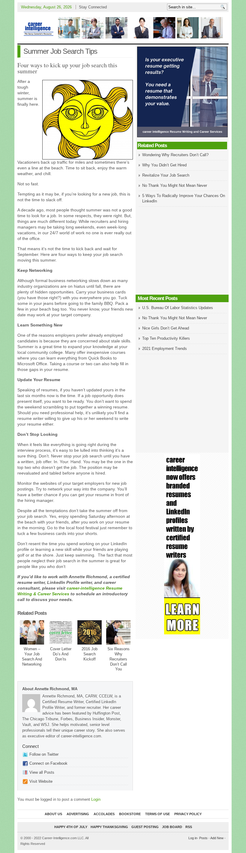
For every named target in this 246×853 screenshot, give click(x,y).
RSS (188, 827)
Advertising (78, 814)
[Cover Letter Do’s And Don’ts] (61, 632)
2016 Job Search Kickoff (90, 654)
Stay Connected (93, 7)
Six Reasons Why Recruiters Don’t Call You (118, 659)
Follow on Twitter (43, 754)
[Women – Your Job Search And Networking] (32, 632)
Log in (192, 838)
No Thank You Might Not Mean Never (174, 185)
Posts (203, 838)
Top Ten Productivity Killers (166, 338)
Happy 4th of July (70, 827)
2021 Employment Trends (164, 348)
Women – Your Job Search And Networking (32, 656)
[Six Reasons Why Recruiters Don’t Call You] (118, 632)
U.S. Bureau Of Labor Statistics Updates (177, 307)
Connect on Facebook (48, 763)
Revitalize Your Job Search (165, 175)
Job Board (172, 827)
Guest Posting (145, 827)
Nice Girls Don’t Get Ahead (165, 328)
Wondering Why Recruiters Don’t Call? (175, 155)
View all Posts (41, 772)
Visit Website (40, 781)
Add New (217, 838)
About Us (53, 814)
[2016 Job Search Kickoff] (89, 632)
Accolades (104, 814)
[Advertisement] (182, 251)
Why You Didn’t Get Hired (164, 165)
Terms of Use (157, 814)
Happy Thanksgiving (109, 827)
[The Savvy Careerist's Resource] (123, 28)
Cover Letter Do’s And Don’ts (60, 654)
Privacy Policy (188, 814)
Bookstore (130, 814)
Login (95, 799)
